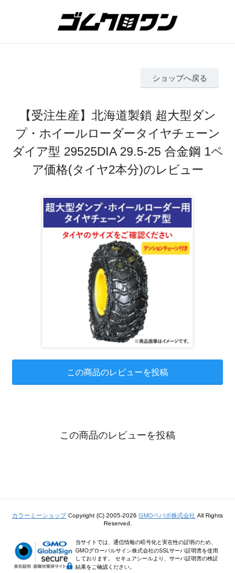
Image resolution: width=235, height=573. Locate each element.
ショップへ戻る (179, 78)
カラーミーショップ (39, 515)
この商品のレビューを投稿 (117, 372)
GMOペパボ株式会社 (167, 515)
